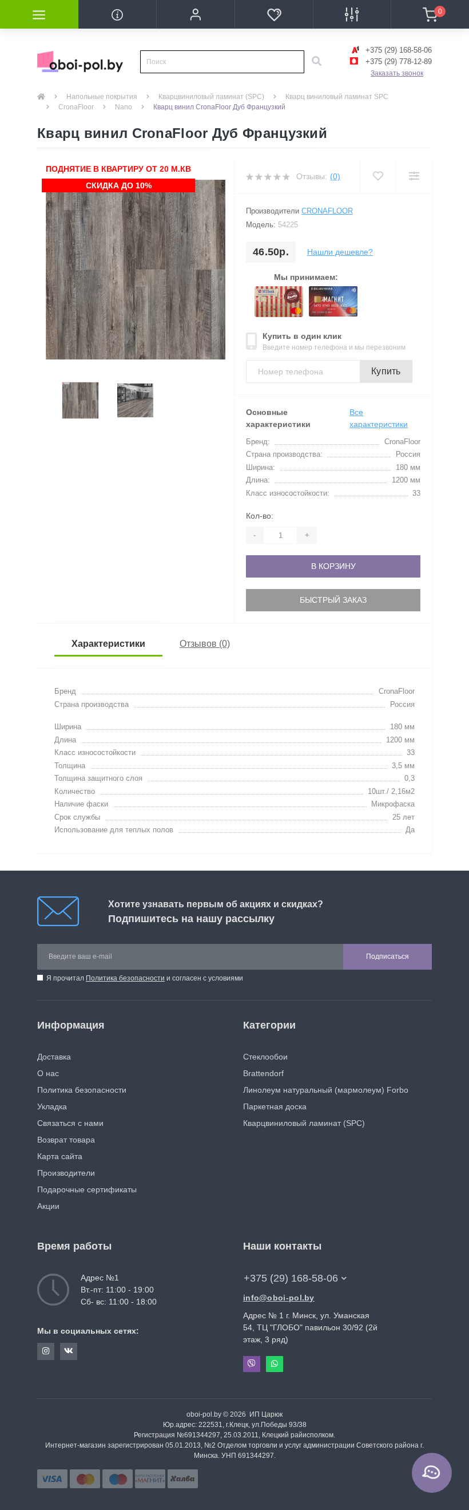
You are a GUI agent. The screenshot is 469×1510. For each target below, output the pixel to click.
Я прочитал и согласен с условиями (144, 978)
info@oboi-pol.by (279, 1297)
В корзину (333, 566)
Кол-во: (259, 515)
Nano (123, 107)
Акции (48, 1206)
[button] (195, 14)
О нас (48, 1073)
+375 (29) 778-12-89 (397, 61)
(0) (335, 176)
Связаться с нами (70, 1123)
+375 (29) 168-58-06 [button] (291, 1278)
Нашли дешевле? (340, 251)
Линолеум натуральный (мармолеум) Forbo (325, 1089)
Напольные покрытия (101, 97)
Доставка (54, 1056)
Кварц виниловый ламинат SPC (336, 97)
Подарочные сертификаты (87, 1189)
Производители (66, 1172)
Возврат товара (66, 1139)
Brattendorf (263, 1073)
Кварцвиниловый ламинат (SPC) (211, 97)
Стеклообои (265, 1056)
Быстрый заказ (333, 599)
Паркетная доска (275, 1106)
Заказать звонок (397, 73)
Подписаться (387, 956)
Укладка (52, 1106)
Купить (386, 371)
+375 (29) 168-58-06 (397, 50)
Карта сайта (59, 1156)
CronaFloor (76, 107)
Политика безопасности (125, 978)
